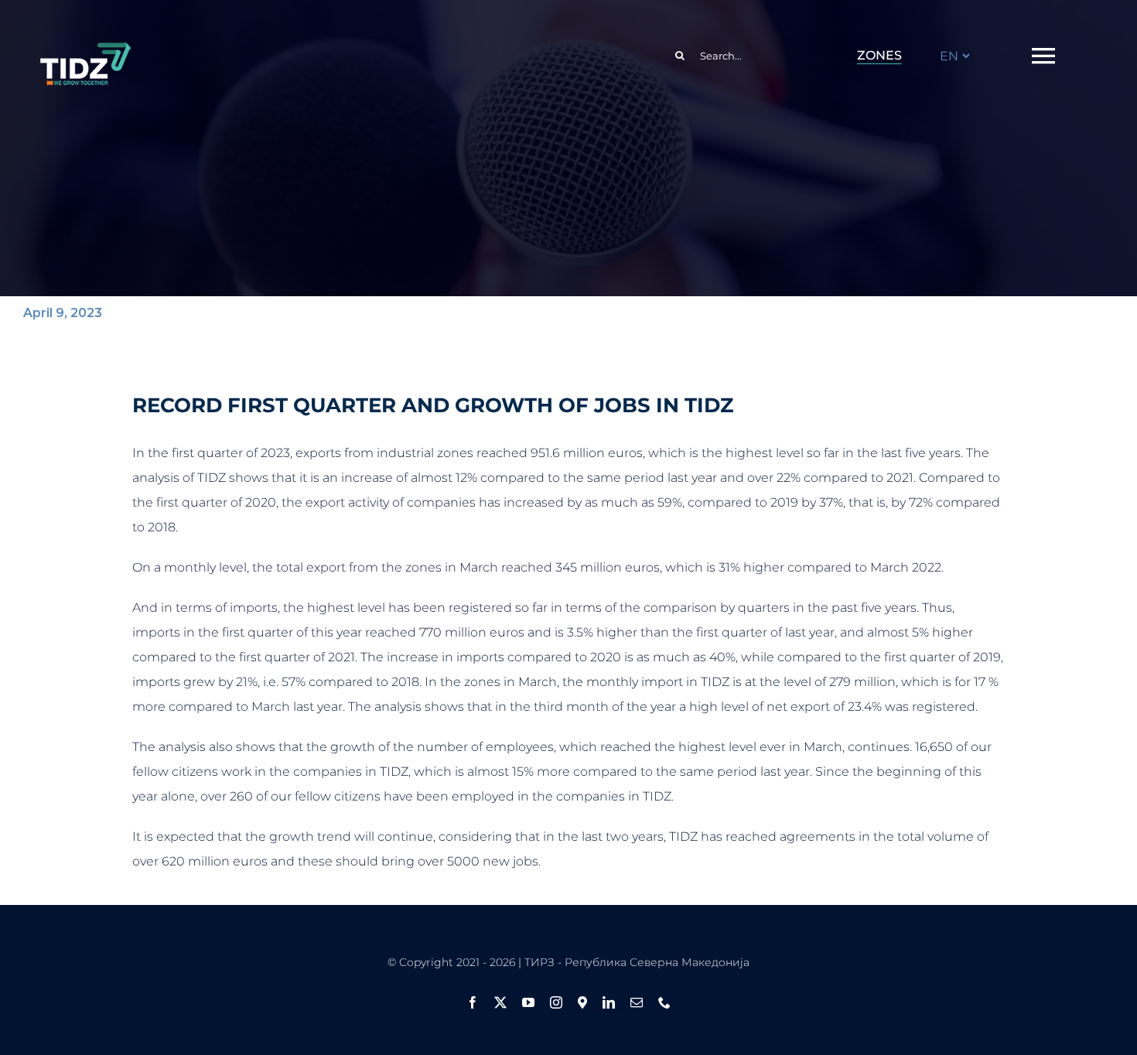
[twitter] (500, 1002)
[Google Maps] (582, 1002)
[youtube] (528, 1002)
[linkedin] (609, 1002)
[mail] (636, 1002)
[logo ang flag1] (85, 49)
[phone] (664, 1002)
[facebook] (472, 1002)
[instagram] (556, 1002)
